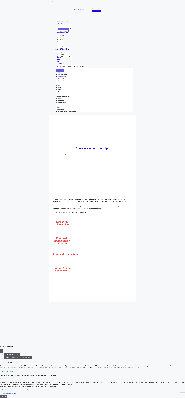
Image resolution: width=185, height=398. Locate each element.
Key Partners (61, 78)
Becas (58, 106)
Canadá (60, 83)
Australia (60, 82)
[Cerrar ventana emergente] (1, 351)
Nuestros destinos (62, 80)
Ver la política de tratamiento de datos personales (14, 390)
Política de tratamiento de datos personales (18, 357)
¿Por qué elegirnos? (62, 74)
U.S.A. (59, 87)
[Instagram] (120, 10)
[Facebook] (118, 10)
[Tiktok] (124, 10)
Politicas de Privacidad (11, 354)
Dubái (59, 85)
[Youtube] (122, 10)
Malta (59, 89)
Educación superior (62, 102)
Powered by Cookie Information (9, 393)
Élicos (59, 98)
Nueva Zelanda (61, 94)
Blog (57, 107)
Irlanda (59, 93)
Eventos (58, 104)
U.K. (59, 91)
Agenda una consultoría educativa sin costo (67, 111)
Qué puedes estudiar (62, 96)
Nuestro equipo (61, 76)
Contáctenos (60, 109)
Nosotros (59, 71)
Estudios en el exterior (63, 69)
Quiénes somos (61, 72)
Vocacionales (61, 100)
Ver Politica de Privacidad (7, 371)
